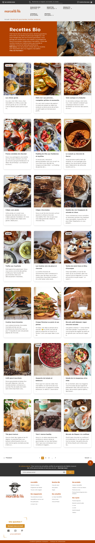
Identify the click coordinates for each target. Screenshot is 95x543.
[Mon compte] (91, 2)
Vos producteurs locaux (36, 496)
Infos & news (55, 499)
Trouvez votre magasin (36, 489)
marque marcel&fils (77, 485)
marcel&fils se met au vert (37, 499)
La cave (74, 507)
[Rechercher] (30, 1)
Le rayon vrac (34, 504)
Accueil (6, 19)
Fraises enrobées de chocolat (16, 154)
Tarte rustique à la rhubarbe (75, 98)
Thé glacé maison (12, 434)
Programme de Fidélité (36, 487)
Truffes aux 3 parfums (13, 266)
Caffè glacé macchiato (14, 378)
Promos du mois (76, 489)
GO (70, 472)
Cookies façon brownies (14, 322)
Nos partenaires (34, 501)
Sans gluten (55, 487)
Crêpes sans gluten (12, 210)
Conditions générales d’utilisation (39, 541)
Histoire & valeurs (35, 485)
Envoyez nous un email (15, 526)
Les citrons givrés (12, 98)
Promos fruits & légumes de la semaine (79, 493)
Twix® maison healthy (43, 434)
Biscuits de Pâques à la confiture (77, 434)
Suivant (87, 457)
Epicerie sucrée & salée (78, 503)
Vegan (53, 489)
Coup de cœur (55, 485)
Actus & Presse (55, 501)
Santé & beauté (76, 510)
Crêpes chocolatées (43, 210)
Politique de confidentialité (57, 541)
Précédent (9, 457)
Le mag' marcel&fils (57, 496)
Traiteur (74, 512)
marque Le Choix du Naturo (79, 487)
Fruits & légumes (76, 500)
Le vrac (74, 505)
